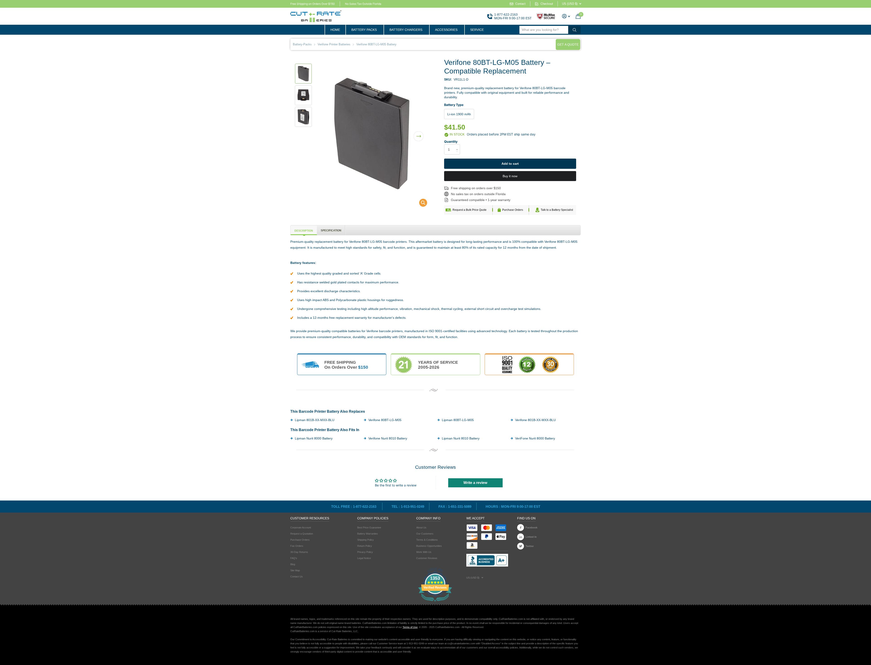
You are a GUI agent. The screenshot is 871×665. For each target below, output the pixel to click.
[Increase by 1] (458, 145)
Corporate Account (300, 527)
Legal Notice (364, 558)
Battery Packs (364, 30)
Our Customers (424, 533)
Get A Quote (568, 44)
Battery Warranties (367, 533)
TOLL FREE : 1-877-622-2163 (354, 506)
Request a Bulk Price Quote (470, 209)
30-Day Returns (299, 552)
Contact (520, 3)
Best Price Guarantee (369, 527)
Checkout (547, 3)
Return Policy (364, 546)
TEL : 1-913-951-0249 (407, 506)
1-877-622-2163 (506, 14)
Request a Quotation (301, 533)
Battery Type (453, 105)
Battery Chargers (405, 30)
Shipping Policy (365, 539)
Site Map (295, 570)
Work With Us (423, 552)
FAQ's (293, 558)
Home (335, 30)
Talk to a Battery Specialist (557, 209)
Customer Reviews (426, 558)
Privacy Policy (365, 552)
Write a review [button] (475, 483)
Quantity (451, 141)
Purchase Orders (512, 209)
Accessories (446, 30)
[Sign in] (566, 16)
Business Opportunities (429, 546)
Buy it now (510, 176)
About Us (421, 527)
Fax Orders (296, 546)
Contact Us (296, 576)
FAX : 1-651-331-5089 (454, 506)
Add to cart (510, 163)
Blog (292, 564)
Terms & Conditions (427, 539)
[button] (418, 133)
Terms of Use (410, 627)
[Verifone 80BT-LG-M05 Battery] (420, 204)
